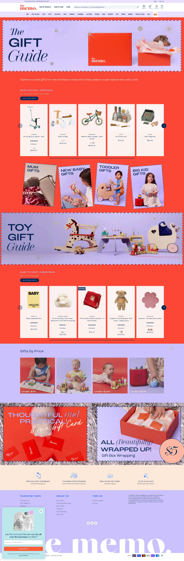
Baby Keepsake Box (33, 318)
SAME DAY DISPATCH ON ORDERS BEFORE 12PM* (49, 1)
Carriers (72, 14)
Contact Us (24, 500)
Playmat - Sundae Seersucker (150, 318)
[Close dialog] (41, 511)
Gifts (50, 14)
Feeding (97, 14)
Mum (103, 14)
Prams (123, 14)
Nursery (110, 14)
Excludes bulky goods (38, 483)
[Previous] (20, 125)
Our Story (60, 500)
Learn (68, 7)
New (27, 14)
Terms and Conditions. (23, 555)
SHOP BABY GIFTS (30, 280)
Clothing (89, 14)
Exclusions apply (110, 483)
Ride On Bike (63, 136)
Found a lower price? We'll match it (74, 483)
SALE (148, 14)
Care (64, 14)
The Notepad (61, 512)
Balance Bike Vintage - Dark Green (92, 138)
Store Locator (98, 500)
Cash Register (150, 136)
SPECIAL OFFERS (140, 14)
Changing (80, 14)
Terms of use (56, 555)
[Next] (163, 125)
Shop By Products (45, 7)
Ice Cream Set (121, 136)
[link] (23, 521)
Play (117, 14)
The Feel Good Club (63, 503)
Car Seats (57, 14)
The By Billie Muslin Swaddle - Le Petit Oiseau (92, 320)
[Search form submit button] (137, 7)
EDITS (44, 14)
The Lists (59, 514)
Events (95, 503)
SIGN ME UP (23, 549)
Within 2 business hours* (145, 483)
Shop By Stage (58, 7)
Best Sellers (35, 14)
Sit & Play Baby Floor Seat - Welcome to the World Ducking (63, 320)
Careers (59, 509)
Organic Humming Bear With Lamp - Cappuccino (121, 320)
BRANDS (130, 14)
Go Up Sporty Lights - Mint (33, 136)
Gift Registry (25, 503)
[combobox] (106, 7)
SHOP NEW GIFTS (29, 98)
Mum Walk (60, 506)
